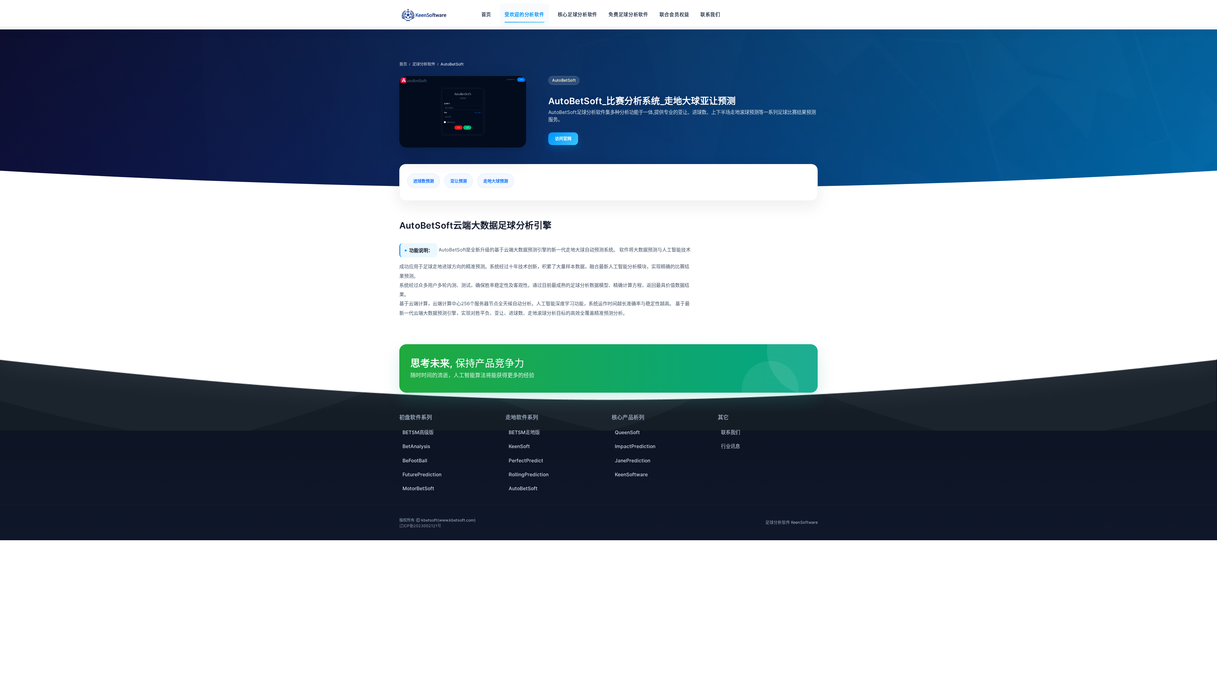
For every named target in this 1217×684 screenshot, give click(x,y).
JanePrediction (632, 461)
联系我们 (730, 432)
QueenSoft (627, 432)
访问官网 (563, 138)
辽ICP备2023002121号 (420, 525)
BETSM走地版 (524, 432)
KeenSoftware (631, 475)
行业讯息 (730, 446)
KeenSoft (519, 446)
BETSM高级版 (418, 432)
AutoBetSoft (523, 488)
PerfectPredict (526, 461)
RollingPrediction (529, 475)
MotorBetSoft (418, 488)
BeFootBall (414, 461)
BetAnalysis (416, 446)
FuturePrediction (421, 475)
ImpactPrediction (635, 446)
